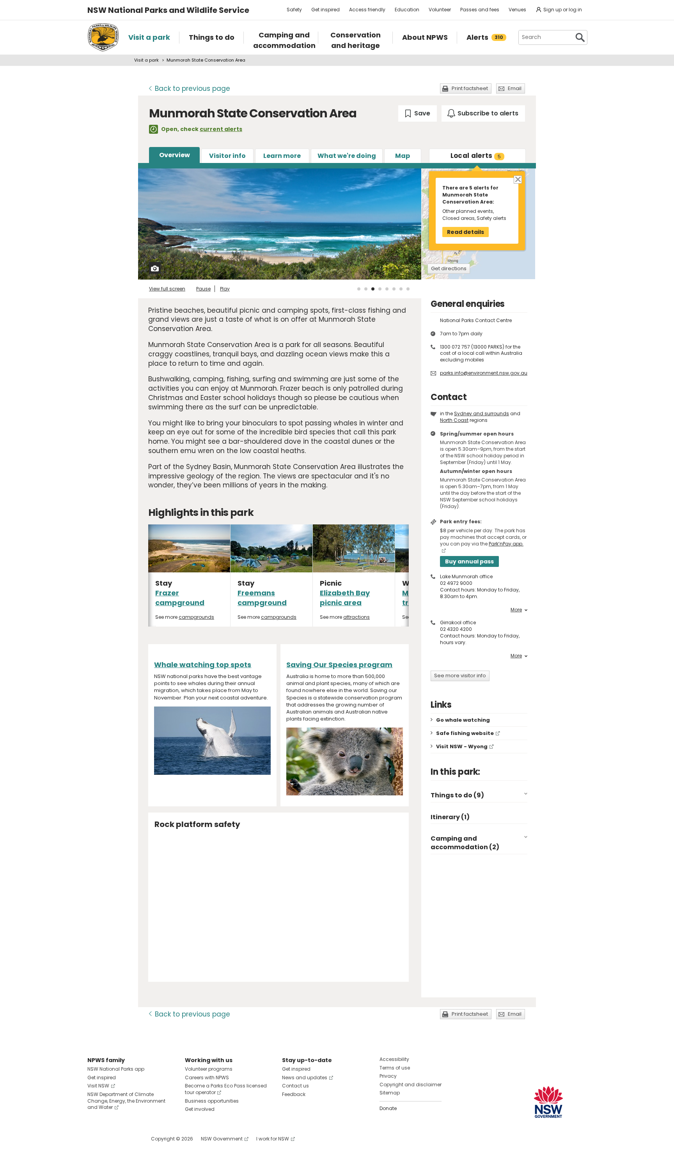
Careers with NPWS (207, 1077)
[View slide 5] (386, 288)
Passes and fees (479, 9)
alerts (476, 155)
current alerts (221, 129)
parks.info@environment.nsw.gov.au (483, 373)
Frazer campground (179, 597)
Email (514, 88)
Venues (517, 9)
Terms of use (395, 1067)
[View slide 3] (372, 288)
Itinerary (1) (450, 817)
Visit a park (146, 60)
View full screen (167, 288)
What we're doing (346, 155)
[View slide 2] (365, 288)
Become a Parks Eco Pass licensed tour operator (226, 1089)
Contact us (295, 1085)
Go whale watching (463, 720)
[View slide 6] (394, 288)
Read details (465, 232)
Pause (203, 288)
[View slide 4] (379, 288)
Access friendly (367, 9)
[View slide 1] (358, 288)
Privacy (388, 1076)
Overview (174, 155)
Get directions (448, 268)
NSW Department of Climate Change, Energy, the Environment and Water (126, 1101)
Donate (388, 1108)
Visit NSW (98, 1085)
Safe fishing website (465, 733)
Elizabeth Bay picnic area (345, 597)
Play (225, 288)
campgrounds (196, 617)
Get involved (200, 1109)
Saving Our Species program (339, 664)
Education (407, 9)
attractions (356, 617)
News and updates (304, 1077)
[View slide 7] (401, 288)
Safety (294, 9)
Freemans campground (262, 597)
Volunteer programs (208, 1069)
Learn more (282, 155)
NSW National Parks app (115, 1069)
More (516, 610)
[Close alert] (517, 178)
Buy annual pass (469, 561)
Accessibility (394, 1059)
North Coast (454, 420)
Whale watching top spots (202, 664)
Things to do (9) (457, 795)
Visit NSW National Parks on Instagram (111, 1139)
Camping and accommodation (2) (465, 843)
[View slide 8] (408, 288)
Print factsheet (470, 88)
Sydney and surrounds (481, 413)
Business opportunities (212, 1101)
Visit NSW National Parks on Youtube (128, 1139)
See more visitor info (460, 675)
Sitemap (390, 1092)
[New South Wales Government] (548, 1102)
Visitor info (227, 155)
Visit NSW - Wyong (462, 746)
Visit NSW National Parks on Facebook (94, 1139)
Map (402, 155)
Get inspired (325, 9)
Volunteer (440, 9)
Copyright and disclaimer (411, 1084)
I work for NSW (272, 1138)
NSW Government (222, 1138)
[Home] (103, 37)
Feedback (293, 1094)
